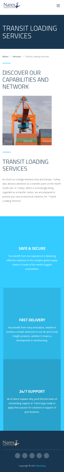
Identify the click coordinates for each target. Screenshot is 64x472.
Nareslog (40, 465)
